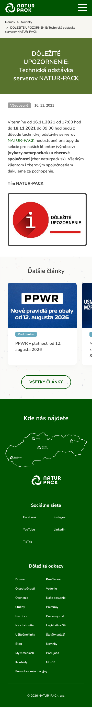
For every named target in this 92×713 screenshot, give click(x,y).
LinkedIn (59, 529)
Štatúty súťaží (55, 634)
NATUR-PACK (21, 140)
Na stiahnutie (24, 625)
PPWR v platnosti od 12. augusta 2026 (38, 346)
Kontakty (21, 662)
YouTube (29, 529)
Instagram (60, 517)
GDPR (50, 662)
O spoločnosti (25, 588)
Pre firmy (52, 607)
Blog (18, 644)
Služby (20, 607)
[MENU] (82, 7)
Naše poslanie (55, 598)
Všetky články (46, 382)
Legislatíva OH (56, 625)
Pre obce (21, 616)
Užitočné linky (25, 634)
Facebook (29, 517)
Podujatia (52, 653)
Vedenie (51, 588)
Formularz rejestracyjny (31, 671)
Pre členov (53, 579)
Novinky (51, 644)
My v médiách (24, 653)
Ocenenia (21, 598)
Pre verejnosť (55, 616)
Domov (20, 579)
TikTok (27, 542)
